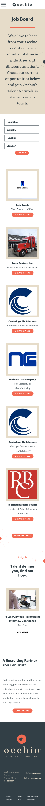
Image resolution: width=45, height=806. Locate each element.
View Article (22, 632)
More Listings (22, 536)
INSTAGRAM (36, 778)
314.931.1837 (9, 781)
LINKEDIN (37, 773)
